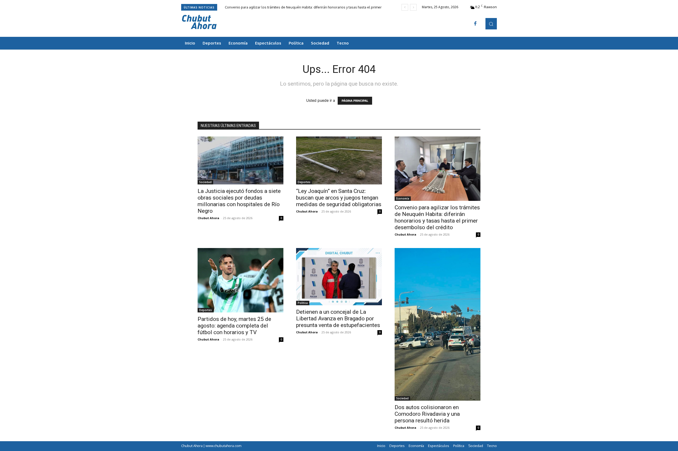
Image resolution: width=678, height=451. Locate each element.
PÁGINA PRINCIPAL (355, 101)
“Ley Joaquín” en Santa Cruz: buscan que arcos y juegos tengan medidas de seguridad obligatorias (338, 197)
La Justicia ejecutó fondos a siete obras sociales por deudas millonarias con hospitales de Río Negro (239, 201)
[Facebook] (475, 24)
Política (303, 303)
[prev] (405, 7)
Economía (402, 198)
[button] (491, 23)
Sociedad (205, 182)
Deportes (304, 182)
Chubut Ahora (208, 218)
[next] (413, 7)
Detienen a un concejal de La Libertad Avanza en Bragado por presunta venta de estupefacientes (338, 318)
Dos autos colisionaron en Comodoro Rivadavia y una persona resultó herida (427, 414)
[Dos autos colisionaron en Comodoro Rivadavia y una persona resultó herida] (437, 324)
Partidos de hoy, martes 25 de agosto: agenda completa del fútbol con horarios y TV (234, 325)
